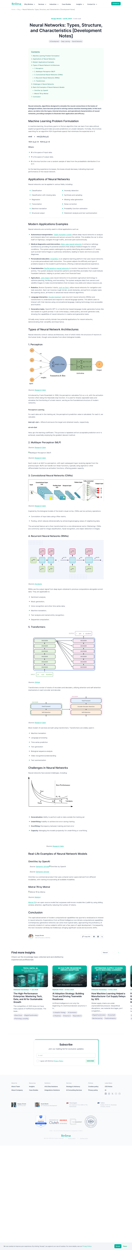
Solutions (47, 1083)
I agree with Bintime (51, 1061)
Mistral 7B (32, 902)
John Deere (45, 278)
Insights (79, 4)
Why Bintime (28, 4)
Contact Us (91, 4)
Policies (90, 1083)
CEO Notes (108, 1086)
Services (41, 4)
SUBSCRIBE (90, 1061)
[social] (106, 1094)
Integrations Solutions (52, 1090)
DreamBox (54, 259)
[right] (118, 952)
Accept (118, 1246)
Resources (32, 1083)
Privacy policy (93, 1090)
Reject (125, 1246)
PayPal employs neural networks (56, 268)
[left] (114, 952)
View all (105, 952)
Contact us (116, 3)
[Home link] (16, 3)
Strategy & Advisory (73, 1086)
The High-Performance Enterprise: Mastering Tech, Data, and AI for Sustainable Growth (27, 997)
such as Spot (64, 287)
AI (105, 1090)
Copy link (87, 936)
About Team (15, 1086)
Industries (53, 4)
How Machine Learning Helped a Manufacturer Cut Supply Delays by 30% (108, 996)
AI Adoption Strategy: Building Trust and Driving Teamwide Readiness (68, 996)
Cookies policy (93, 1086)
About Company (17, 1090)
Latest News (108, 1083)
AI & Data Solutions (51, 1086)
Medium (37, 897)
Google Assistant (54, 297)
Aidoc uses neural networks (71, 244)
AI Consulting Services (74, 1090)
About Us (14, 1083)
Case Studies (66, 4)
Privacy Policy (58, 1061)
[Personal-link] (13, 1104)
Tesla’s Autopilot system (63, 235)
